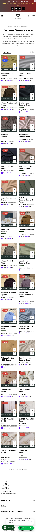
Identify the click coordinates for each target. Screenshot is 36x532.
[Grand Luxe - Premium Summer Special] (27, 282)
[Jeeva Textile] (18, 16)
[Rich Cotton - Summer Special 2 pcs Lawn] (27, 188)
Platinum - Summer (26, 229)
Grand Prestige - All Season (9, 104)
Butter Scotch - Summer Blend (25, 136)
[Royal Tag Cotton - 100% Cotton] (27, 316)
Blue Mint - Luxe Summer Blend (25, 359)
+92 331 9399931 (6, 491)
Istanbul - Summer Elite (8, 327)
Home (10, 27)
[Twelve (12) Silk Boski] (27, 440)
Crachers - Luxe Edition (7, 167)
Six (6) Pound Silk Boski (8, 420)
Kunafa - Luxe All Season (25, 75)
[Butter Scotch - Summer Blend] (27, 124)
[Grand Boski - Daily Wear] (9, 251)
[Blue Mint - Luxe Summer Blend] (27, 348)
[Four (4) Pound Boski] (27, 379)
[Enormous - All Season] (9, 63)
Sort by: (6, 52)
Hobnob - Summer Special (8, 294)
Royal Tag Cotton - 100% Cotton (26, 327)
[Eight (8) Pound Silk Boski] (27, 409)
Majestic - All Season (6, 136)
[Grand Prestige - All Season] (9, 93)
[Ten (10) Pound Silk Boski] (9, 440)
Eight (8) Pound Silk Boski (26, 420)
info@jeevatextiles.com (8, 494)
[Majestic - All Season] (9, 124)
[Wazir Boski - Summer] (9, 379)
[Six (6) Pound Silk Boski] (9, 409)
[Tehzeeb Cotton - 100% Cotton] (9, 348)
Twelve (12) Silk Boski (24, 452)
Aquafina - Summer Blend (9, 199)
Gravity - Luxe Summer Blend (24, 104)
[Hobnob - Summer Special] (9, 282)
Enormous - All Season (7, 75)
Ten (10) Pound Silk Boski (8, 452)
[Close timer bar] (35, 1)
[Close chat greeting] (32, 522)
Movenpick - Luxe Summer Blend (26, 167)
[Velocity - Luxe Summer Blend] (27, 251)
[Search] (28, 16)
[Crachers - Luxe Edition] (9, 156)
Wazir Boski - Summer (6, 391)
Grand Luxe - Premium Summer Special (26, 295)
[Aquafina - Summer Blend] (9, 188)
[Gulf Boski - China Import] (9, 219)
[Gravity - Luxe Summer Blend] (27, 93)
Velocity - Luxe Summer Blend (24, 262)
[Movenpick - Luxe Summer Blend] (27, 156)
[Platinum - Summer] (27, 219)
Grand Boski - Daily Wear (8, 262)
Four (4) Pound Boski (24, 391)
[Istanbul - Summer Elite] (9, 316)
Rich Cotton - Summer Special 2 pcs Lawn (26, 200)
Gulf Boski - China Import (8, 230)
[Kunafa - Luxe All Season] (27, 63)
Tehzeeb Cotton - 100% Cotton (8, 359)
